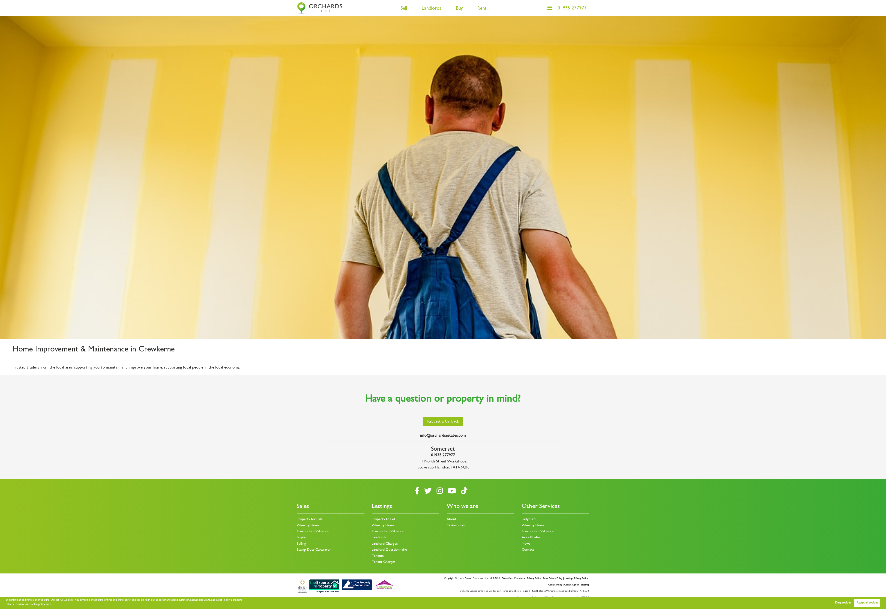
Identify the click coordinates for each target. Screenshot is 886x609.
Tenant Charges (383, 562)
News (526, 544)
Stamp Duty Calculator (314, 550)
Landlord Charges (385, 544)
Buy (459, 8)
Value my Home (308, 526)
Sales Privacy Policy (553, 578)
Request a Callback (443, 422)
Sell (404, 8)
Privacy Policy (534, 578)
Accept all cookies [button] (867, 603)
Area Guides (531, 538)
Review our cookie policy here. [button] (34, 604)
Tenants (378, 556)
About (451, 519)
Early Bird (529, 519)
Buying (301, 538)
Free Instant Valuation (313, 532)
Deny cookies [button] (843, 603)
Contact (528, 550)
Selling (301, 544)
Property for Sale (310, 519)
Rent (482, 8)
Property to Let (383, 519)
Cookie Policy (555, 585)
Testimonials (456, 526)
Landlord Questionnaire (389, 550)
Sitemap (585, 585)
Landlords (431, 8)
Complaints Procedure (513, 578)
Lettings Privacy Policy (576, 578)
